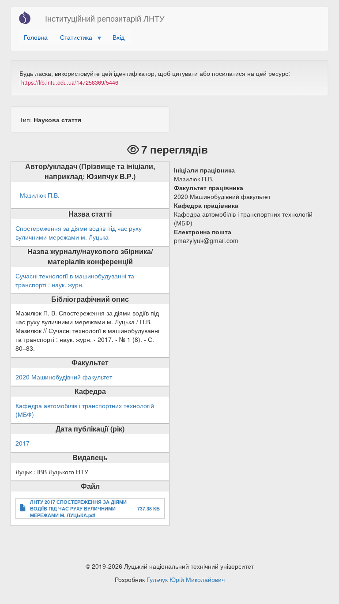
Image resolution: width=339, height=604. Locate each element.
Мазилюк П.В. (40, 195)
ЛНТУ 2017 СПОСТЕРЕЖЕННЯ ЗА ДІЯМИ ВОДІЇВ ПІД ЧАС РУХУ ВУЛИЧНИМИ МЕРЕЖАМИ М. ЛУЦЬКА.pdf (78, 508)
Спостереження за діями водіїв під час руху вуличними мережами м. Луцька (78, 232)
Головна (36, 37)
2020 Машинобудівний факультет (63, 376)
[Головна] (28, 18)
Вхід (118, 37)
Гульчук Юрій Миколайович (186, 579)
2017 (22, 443)
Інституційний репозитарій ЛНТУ (104, 18)
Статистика (73, 39)
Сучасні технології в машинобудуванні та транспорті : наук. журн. (74, 280)
